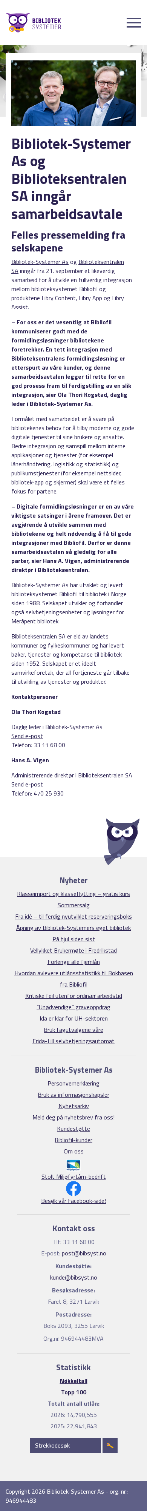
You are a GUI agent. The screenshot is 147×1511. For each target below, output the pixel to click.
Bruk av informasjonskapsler (73, 1094)
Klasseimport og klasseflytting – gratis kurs (73, 893)
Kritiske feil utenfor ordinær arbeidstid (73, 995)
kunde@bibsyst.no (73, 1277)
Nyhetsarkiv (73, 1105)
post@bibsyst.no (84, 1253)
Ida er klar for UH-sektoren (74, 1018)
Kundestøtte (73, 1128)
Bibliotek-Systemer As (40, 261)
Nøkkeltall (73, 1380)
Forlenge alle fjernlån (73, 961)
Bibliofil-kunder (73, 1139)
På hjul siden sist (73, 939)
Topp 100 (73, 1392)
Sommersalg (74, 905)
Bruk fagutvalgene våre (73, 1029)
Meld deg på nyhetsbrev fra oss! (73, 1117)
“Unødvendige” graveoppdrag (73, 1006)
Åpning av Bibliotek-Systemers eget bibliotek (73, 927)
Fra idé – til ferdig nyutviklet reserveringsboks (73, 916)
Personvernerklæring (73, 1083)
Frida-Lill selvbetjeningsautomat (73, 1040)
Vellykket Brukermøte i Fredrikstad (73, 950)
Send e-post (27, 735)
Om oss (74, 1151)
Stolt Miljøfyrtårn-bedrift (73, 1176)
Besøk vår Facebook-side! (73, 1200)
